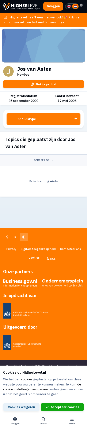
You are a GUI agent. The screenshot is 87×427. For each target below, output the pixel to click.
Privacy (11, 249)
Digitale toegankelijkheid (38, 249)
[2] (75, 6)
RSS (53, 259)
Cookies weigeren (21, 407)
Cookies (34, 257)
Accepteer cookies (65, 407)
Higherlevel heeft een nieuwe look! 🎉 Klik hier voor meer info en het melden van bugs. (42, 19)
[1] (69, 6)
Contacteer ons (70, 249)
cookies (27, 379)
